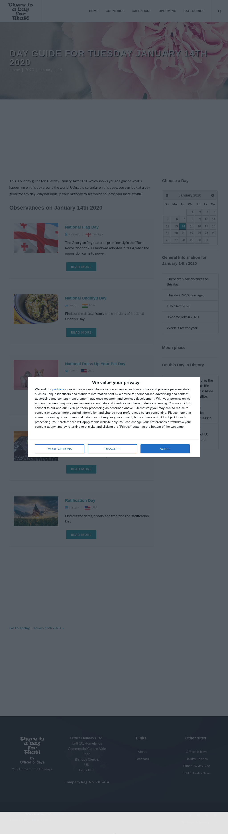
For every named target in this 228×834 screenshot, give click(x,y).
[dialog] (114, 417)
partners (58, 389)
